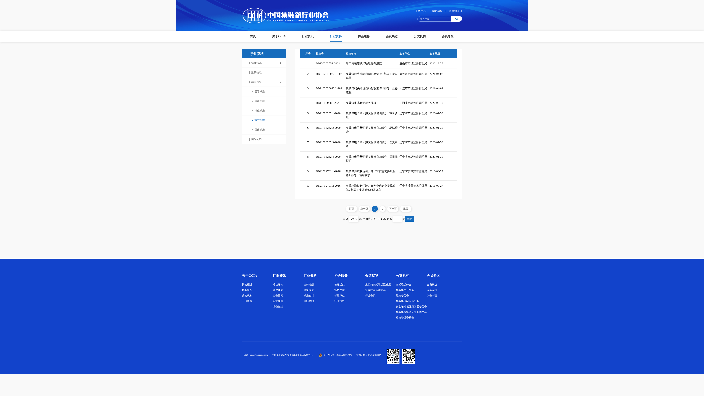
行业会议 (370, 295)
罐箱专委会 (402, 295)
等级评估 (339, 295)
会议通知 (278, 290)
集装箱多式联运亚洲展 (378, 284)
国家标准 (259, 101)
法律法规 (256, 63)
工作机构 (247, 301)
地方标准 (259, 120)
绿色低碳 (278, 306)
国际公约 (256, 139)
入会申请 (432, 295)
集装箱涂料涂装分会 (407, 301)
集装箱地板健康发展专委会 (411, 306)
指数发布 (339, 290)
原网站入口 (455, 11)
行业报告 (339, 301)
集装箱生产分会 (405, 290)
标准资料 (256, 82)
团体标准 (259, 129)
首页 (253, 36)
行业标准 (259, 110)
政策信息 (256, 72)
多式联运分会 (403, 284)
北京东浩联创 (374, 355)
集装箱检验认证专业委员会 (411, 312)
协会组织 (247, 290)
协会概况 (247, 284)
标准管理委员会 (405, 317)
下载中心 (420, 11)
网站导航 (437, 11)
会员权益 (432, 284)
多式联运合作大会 (375, 290)
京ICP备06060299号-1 (302, 355)
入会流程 (432, 290)
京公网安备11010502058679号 (337, 355)
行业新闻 (278, 301)
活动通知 (278, 284)
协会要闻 (278, 295)
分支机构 (247, 295)
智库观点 (339, 284)
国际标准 (259, 91)
